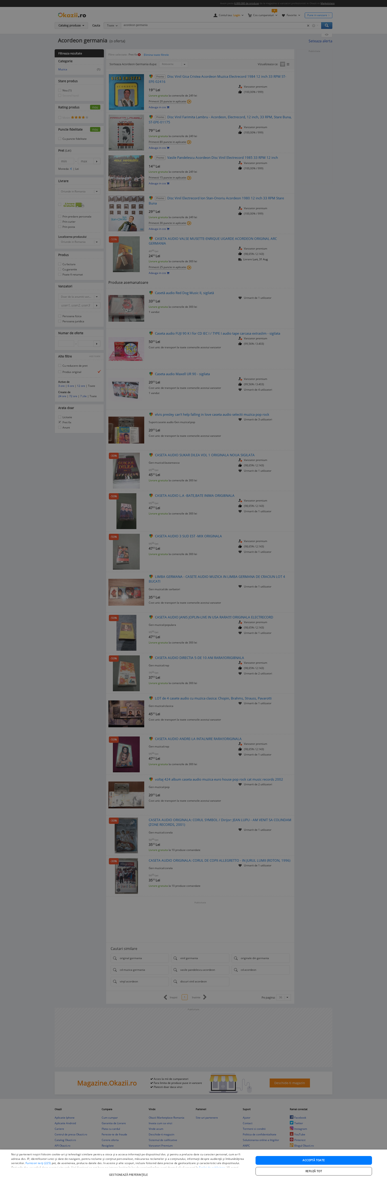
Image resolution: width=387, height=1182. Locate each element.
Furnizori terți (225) (38, 1163)
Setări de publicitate (212, 1167)
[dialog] (193, 1166)
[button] (129, 1172)
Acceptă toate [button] (314, 1160)
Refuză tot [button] (313, 1171)
